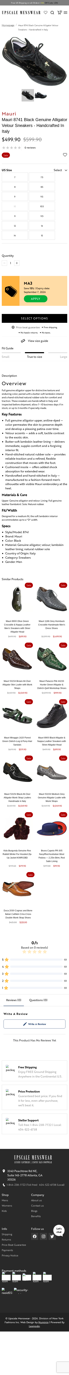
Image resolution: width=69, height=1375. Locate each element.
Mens (5, 1200)
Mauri (9, 113)
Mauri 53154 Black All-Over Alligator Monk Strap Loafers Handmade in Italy (17, 797)
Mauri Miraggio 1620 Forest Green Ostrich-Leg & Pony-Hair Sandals (17, 741)
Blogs (34, 1210)
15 (42, 235)
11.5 (42, 216)
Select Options (34, 318)
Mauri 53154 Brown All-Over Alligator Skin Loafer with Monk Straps (17, 684)
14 (15, 235)
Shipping (7, 1234)
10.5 (42, 206)
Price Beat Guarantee (14, 1244)
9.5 (42, 196)
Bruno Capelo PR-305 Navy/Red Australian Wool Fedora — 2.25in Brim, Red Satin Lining (52, 856)
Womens (7, 1205)
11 (15, 216)
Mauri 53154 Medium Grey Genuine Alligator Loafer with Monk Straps (52, 797)
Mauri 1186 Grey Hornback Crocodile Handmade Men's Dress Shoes (51, 625)
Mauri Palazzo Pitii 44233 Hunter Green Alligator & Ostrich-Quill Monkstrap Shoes (51, 684)
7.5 (42, 177)
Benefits (36, 1216)
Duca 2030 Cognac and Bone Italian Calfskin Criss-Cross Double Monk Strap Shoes (18, 914)
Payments (7, 1250)
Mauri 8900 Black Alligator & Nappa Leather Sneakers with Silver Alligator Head (51, 741)
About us (36, 1200)
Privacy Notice (10, 1255)
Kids (4, 1210)
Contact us (37, 1205)
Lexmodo (34, 1326)
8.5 (42, 186)
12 (15, 225)
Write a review (37, 1024)
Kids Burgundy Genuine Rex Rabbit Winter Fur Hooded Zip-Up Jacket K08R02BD (17, 854)
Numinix (43, 1322)
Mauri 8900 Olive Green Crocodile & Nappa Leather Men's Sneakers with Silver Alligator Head (17, 626)
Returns (6, 1239)
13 (42, 225)
